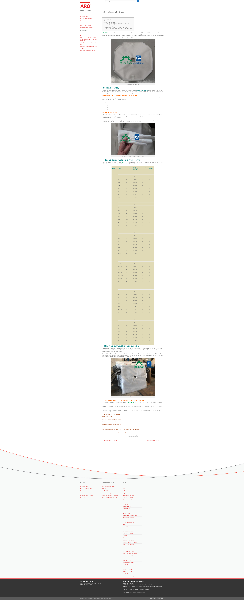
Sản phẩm (125, 5)
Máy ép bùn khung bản (128, 567)
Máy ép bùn (83, 23)
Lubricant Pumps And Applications (109, 497)
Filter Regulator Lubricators (86, 18)
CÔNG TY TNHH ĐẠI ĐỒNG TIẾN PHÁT (113, 29)
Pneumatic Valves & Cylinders (86, 27)
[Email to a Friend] (133, 436)
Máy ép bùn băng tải (127, 569)
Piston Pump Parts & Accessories (130, 553)
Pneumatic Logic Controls (128, 562)
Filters (124, 524)
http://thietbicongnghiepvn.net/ (114, 424)
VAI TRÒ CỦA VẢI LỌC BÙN (110, 24)
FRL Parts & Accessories (128, 531)
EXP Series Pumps (126, 508)
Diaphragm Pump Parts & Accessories (131, 515)
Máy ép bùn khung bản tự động (87, 50)
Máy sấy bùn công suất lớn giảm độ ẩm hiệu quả (89, 43)
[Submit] (138, 1)
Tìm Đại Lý (148, 4)
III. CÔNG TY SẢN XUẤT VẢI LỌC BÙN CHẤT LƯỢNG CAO (115, 27)
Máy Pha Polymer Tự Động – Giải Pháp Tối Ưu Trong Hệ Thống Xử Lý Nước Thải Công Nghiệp (88, 39)
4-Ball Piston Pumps (127, 549)
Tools (132, 4)
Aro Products (83, 14)
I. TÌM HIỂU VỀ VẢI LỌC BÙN (109, 22)
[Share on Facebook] (129, 436)
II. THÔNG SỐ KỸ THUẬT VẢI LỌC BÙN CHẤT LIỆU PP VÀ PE (115, 26)
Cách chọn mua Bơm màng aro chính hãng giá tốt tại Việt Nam (88, 47)
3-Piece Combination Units (128, 522)
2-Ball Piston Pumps (127, 546)
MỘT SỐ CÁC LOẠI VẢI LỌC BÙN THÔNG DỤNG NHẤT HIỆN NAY (117, 23)
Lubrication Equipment (85, 20)
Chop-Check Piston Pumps (128, 551)
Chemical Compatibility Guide (108, 486)
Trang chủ (120, 4)
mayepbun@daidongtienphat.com (113, 419)
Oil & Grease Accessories (128, 540)
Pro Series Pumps (126, 511)
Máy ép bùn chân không (128, 576)
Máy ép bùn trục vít (127, 571)
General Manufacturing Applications (110, 495)
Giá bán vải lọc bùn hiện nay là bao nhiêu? (88, 34)
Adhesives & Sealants (106, 490)
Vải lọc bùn (104, 32)
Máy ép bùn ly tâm (127, 573)
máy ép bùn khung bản (142, 90)
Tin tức (158, 4)
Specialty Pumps (126, 513)
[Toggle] (97, 16)
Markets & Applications (139, 4)
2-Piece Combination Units (128, 519)
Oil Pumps (125, 535)
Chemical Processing (106, 493)
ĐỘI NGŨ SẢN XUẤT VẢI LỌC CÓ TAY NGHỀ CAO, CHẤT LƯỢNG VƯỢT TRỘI (119, 28)
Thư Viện (153, 4)
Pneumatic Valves (127, 560)
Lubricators (125, 526)
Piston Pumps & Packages (85, 25)
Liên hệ (162, 4)
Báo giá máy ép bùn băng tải (110, 440)
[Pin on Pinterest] (135, 436)
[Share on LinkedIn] (137, 436)
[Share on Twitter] (131, 436)
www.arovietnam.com (112, 426)
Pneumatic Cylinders (127, 558)
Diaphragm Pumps (84, 16)
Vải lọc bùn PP (125, 162)
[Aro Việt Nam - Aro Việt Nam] (85, 5)
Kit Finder (104, 488)
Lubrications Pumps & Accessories (130, 542)
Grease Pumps (126, 537)
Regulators (125, 529)
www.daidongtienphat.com (113, 421)
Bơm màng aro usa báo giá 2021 (154, 440)
